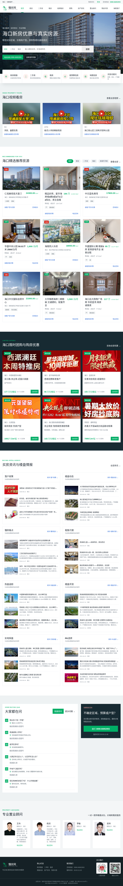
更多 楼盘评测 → (113, 585)
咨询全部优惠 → (114, 346)
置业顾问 (93, 8)
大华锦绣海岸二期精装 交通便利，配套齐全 (55, 302)
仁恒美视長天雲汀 (13, 194)
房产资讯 (81, 8)
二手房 (40, 8)
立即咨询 (34, 392)
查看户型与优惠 (10, 207)
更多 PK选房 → (113, 639)
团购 (70, 8)
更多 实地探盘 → (52, 639)
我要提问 (58, 711)
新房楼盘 (40, 867)
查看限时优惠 (31, 57)
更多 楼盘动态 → (113, 477)
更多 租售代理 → (113, 531)
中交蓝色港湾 (91, 194)
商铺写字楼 (104, 161)
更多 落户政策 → (52, 477)
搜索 (88, 49)
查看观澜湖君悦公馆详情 (52, 134)
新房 (31, 8)
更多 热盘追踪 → (52, 585)
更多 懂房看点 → (52, 531)
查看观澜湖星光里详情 (11, 134)
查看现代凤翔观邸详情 (91, 134)
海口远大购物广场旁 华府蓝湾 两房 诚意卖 (93, 302)
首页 (22, 8)
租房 (50, 8)
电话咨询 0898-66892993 (13, 57)
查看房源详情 (49, 213)
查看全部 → (116, 162)
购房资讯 (91, 2)
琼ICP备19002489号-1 (81, 881)
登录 (98, 2)
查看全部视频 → (114, 98)
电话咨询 (75, 213)
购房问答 (105, 8)
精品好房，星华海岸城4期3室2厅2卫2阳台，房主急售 (54, 197)
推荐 (70, 161)
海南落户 (117, 8)
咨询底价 (35, 207)
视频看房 (60, 8)
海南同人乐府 (51, 246)
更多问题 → (70, 711)
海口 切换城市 (7, 2)
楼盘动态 (40, 870)
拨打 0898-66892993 (101, 729)
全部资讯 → (116, 466)
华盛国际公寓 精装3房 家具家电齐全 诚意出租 (94, 249)
